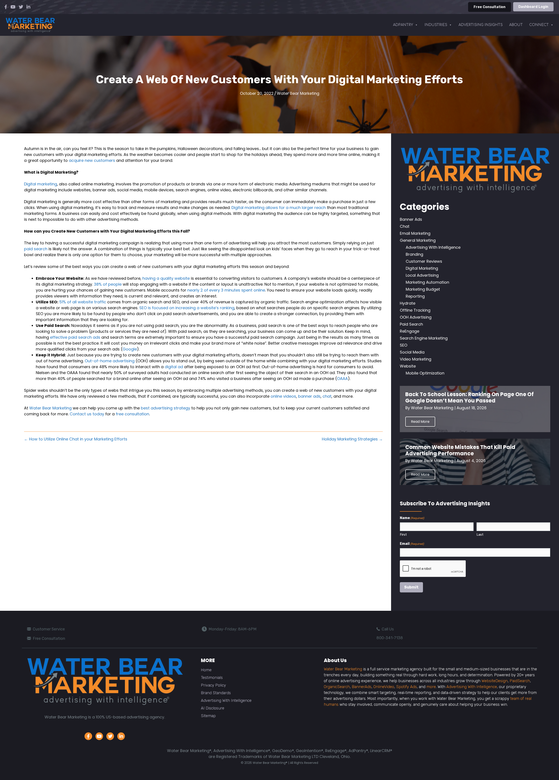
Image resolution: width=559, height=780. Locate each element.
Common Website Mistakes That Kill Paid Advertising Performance (460, 450)
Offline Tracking (415, 310)
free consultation (132, 414)
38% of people (108, 284)
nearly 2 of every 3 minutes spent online (226, 290)
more (431, 686)
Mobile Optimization (425, 373)
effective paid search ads (75, 337)
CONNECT (539, 25)
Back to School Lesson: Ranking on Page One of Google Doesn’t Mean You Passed (469, 397)
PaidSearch (520, 680)
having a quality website (166, 278)
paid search (35, 249)
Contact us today (87, 414)
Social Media (412, 352)
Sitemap (208, 715)
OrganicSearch (337, 686)
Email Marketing (415, 233)
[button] (420, 422)
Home (206, 670)
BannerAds (361, 686)
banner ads (309, 396)
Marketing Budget (423, 289)
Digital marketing (40, 184)
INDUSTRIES (435, 25)
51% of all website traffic (82, 302)
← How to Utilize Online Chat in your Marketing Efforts (75, 439)
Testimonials (212, 677)
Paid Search (411, 324)
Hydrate (407, 303)
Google (129, 349)
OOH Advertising (415, 317)
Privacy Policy (213, 685)
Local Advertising (422, 275)
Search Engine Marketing (424, 338)
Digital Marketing (422, 268)
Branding (414, 254)
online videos (283, 396)
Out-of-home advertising (110, 361)
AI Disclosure (212, 708)
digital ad (174, 366)
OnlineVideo (383, 686)
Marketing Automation (427, 282)
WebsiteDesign (494, 680)
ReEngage (409, 331)
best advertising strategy (165, 408)
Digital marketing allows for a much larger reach (278, 207)
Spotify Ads (406, 686)
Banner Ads (411, 219)
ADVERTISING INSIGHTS (481, 25)
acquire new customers (92, 160)
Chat (404, 226)
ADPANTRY (403, 25)
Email (412, 544)
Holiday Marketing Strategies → (352, 439)
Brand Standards (216, 692)
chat (327, 396)
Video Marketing (415, 359)
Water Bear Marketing (298, 93)
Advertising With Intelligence (433, 247)
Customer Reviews (424, 261)
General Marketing (418, 240)
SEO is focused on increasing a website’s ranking (186, 308)
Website (408, 366)
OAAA (342, 378)
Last (479, 535)
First (403, 535)
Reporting (415, 296)
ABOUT (516, 25)
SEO (403, 345)
